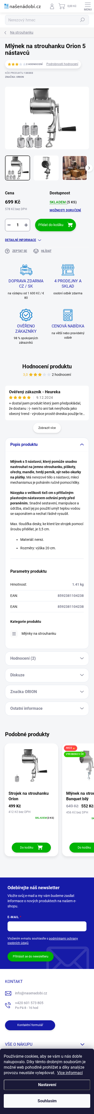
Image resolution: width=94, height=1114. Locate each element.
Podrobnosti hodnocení (62, 64)
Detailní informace (20, 240)
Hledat (82, 20)
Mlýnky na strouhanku (39, 634)
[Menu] (87, 6)
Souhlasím (47, 1101)
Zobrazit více (47, 428)
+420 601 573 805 (29, 1005)
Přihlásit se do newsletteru (30, 956)
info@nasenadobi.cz (31, 993)
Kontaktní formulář (30, 1025)
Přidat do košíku (50, 225)
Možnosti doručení (65, 210)
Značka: (14, 77)
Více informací (70, 1072)
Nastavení (47, 1084)
